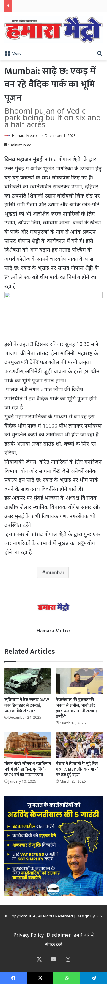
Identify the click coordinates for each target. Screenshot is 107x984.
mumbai (54, 572)
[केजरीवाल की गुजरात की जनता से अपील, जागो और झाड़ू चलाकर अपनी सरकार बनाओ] (79, 681)
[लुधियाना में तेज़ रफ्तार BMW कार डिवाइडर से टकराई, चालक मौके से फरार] (27, 681)
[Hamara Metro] (53, 29)
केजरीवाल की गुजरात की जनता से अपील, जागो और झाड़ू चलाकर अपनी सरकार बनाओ (76, 708)
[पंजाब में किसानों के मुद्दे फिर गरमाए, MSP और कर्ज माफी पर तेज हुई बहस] (79, 745)
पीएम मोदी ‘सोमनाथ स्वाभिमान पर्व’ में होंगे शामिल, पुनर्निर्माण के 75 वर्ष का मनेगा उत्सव (27, 769)
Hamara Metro (24, 135)
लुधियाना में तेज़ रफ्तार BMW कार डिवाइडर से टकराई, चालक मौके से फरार (26, 705)
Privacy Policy (28, 935)
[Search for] (100, 52)
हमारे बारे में (84, 935)
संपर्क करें (53, 944)
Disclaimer (59, 935)
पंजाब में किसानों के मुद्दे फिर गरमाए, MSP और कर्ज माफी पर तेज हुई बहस (77, 769)
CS (99, 916)
